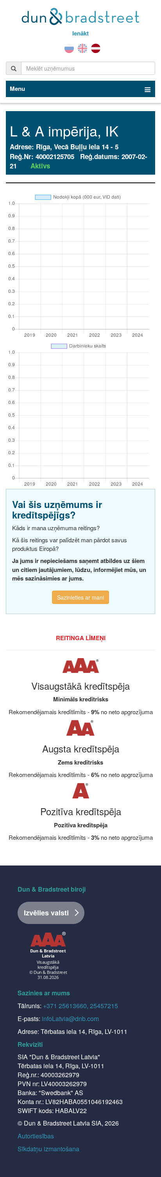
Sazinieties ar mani (80, 597)
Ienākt (80, 33)
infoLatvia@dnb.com (70, 1018)
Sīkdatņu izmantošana (48, 1148)
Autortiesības (36, 1135)
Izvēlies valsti (46, 913)
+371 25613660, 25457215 (80, 1005)
